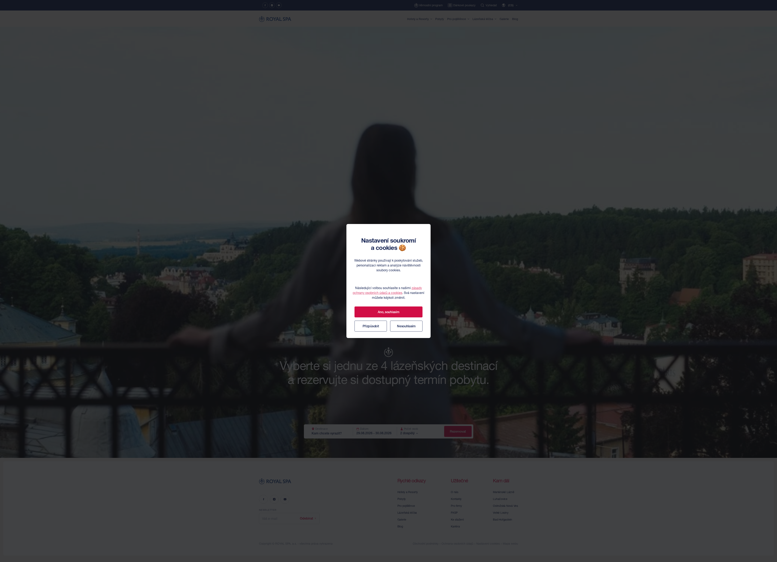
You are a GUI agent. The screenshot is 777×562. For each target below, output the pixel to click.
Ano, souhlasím (388, 312)
